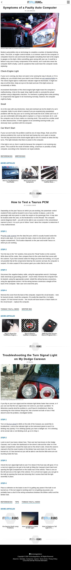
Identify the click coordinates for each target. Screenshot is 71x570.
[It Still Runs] (34, 2)
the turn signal (11, 424)
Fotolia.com (27, 48)
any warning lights (48, 78)
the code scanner (10, 236)
